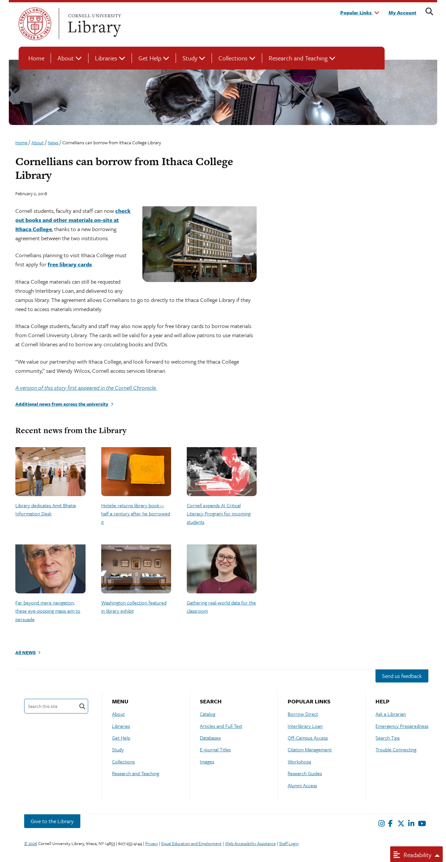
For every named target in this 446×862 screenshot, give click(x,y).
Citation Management (310, 749)
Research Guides (305, 773)
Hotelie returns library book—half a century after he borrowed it (135, 513)
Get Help (149, 58)
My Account (402, 12)
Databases (210, 737)
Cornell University (35, 24)
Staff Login (289, 843)
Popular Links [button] (356, 12)
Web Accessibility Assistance (250, 843)
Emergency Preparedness (401, 725)
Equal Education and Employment (191, 843)
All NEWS (25, 652)
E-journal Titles (215, 749)
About (65, 58)
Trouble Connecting (395, 749)
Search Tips (387, 737)
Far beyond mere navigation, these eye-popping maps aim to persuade (47, 611)
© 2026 (30, 843)
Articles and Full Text (221, 725)
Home (36, 58)
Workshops (299, 761)
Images (207, 761)
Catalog (207, 713)
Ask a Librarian (390, 713)
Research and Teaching (298, 58)
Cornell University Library (94, 24)
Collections (232, 58)
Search (82, 706)
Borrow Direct (303, 713)
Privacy (151, 843)
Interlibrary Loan (305, 725)
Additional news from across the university (61, 403)
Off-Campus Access (308, 737)
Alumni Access (302, 785)
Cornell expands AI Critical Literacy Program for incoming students (218, 513)
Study (190, 58)
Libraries (106, 58)
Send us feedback (402, 676)
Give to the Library (52, 821)
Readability (416, 854)
